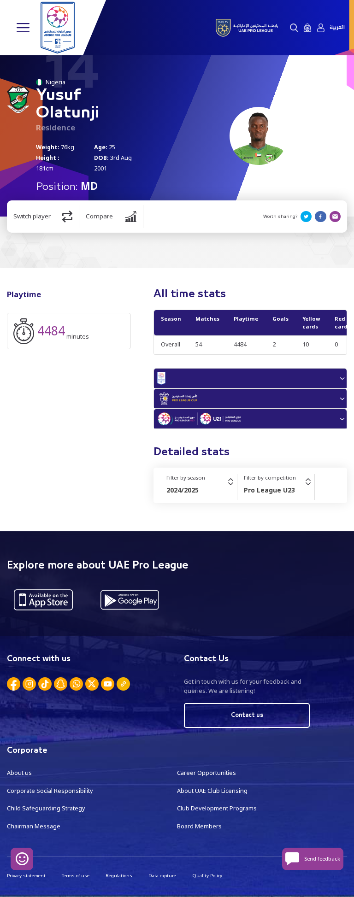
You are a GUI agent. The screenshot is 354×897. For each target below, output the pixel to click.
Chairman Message (33, 826)
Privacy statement (26, 876)
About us (19, 773)
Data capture (162, 876)
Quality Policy (207, 876)
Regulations (119, 876)
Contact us (247, 715)
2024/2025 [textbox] (182, 490)
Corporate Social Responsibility (50, 791)
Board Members (199, 826)
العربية (337, 27)
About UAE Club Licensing (212, 791)
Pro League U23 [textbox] (269, 490)
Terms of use (75, 876)
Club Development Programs (217, 808)
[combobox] (201, 490)
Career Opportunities (206, 773)
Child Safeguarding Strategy (46, 808)
